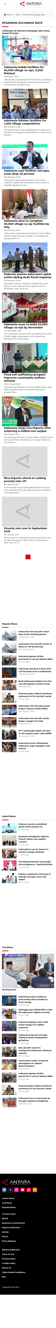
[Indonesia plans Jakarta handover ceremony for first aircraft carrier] (9, 697)
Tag (17, 15)
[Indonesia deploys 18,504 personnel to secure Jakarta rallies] (9, 660)
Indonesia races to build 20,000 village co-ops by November (26, 326)
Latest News (9, 816)
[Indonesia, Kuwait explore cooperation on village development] (28, 971)
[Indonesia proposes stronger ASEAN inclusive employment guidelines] (9, 1038)
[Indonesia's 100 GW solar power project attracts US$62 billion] (9, 709)
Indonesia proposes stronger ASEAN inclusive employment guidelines (33, 1038)
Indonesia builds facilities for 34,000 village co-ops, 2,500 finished (24, 70)
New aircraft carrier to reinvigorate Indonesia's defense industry (34, 1050)
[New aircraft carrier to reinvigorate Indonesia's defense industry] (9, 1051)
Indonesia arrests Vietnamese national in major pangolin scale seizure (34, 746)
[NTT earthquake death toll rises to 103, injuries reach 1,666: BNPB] (9, 734)
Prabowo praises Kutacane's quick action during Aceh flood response (27, 276)
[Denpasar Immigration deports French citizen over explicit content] (9, 840)
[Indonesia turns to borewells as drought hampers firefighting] (9, 1102)
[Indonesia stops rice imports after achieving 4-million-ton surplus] (25, 411)
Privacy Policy (8, 1259)
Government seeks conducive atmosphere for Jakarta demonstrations (33, 1063)
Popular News (9, 624)
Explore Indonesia (11, 1227)
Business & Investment (13, 1223)
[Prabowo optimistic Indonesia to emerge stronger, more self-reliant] (9, 878)
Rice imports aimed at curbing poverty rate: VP (25, 479)
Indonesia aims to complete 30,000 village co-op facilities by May (26, 224)
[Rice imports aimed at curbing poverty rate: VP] (25, 461)
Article (5, 1232)
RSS (4, 1277)
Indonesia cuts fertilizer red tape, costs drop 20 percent (27, 172)
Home (9, 15)
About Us (6, 1268)
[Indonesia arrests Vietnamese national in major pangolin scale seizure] (9, 747)
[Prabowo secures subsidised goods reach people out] (9, 828)
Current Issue (8, 1214)
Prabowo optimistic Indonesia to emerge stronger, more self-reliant (34, 877)
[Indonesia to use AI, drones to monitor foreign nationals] (9, 853)
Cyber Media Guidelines (13, 1272)
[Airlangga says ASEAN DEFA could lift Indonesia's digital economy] (9, 1013)
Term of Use (8, 1254)
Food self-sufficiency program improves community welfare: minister (25, 377)
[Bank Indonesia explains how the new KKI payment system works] (9, 685)
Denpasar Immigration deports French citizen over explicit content (33, 839)
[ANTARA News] (30, 4)
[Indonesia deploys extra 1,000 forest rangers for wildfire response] (9, 1026)
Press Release (9, 1241)
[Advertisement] (28, 592)
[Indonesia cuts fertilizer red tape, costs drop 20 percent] (25, 154)
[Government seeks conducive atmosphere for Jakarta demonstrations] (9, 1064)
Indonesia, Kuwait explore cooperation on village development (27, 988)
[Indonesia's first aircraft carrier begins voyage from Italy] (9, 722)
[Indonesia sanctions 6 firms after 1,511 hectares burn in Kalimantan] (9, 672)
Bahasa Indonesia (11, 1250)
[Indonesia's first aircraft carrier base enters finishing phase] (9, 635)
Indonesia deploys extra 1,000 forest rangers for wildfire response (33, 1025)
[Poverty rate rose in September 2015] (25, 511)
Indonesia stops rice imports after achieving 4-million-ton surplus (27, 429)
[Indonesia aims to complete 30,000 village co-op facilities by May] (25, 204)
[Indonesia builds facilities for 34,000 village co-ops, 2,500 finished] (25, 50)
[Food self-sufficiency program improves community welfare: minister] (25, 358)
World (5, 1218)
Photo (5, 1236)
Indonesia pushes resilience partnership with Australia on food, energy (33, 999)
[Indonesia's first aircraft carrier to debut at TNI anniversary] (9, 647)
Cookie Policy (8, 1263)
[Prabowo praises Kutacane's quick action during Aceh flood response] (25, 257)
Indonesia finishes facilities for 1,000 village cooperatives (25, 122)
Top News (7, 947)
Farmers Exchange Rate (33, 15)
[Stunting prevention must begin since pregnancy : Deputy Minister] (9, 865)
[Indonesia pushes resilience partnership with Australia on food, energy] (9, 1000)
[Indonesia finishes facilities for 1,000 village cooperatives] (25, 104)
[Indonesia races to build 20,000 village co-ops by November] (25, 307)
